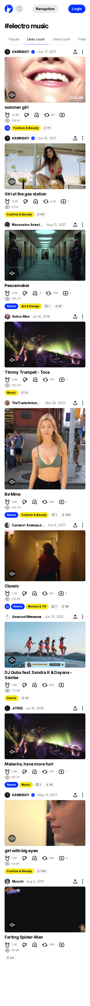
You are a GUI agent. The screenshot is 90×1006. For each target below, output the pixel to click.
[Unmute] (12, 95)
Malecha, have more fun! (29, 764)
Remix (11, 306)
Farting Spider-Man (24, 937)
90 (40, 214)
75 (47, 128)
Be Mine (12, 494)
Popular (14, 39)
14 (24, 393)
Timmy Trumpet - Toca (27, 372)
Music (11, 392)
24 (10, 958)
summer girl (17, 107)
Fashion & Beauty (25, 128)
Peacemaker (17, 285)
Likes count (36, 39)
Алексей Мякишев (27, 616)
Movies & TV (37, 606)
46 (65, 606)
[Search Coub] (19, 9)
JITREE (17, 708)
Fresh (82, 39)
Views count (61, 39)
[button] (7, 115)
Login (77, 9)
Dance (11, 698)
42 (25, 698)
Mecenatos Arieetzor (27, 224)
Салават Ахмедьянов (28, 525)
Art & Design (30, 306)
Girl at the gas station (25, 193)
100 (66, 515)
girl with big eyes (21, 850)
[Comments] (36, 115)
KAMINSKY (20, 51)
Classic (12, 586)
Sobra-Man (21, 316)
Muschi (18, 881)
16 (49, 785)
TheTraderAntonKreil (27, 403)
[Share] (75, 52)
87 (58, 306)
